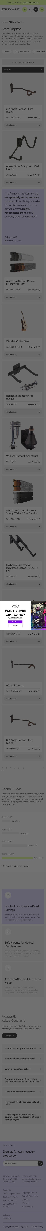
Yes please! (15, 622)
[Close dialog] (45, 602)
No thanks (15, 625)
